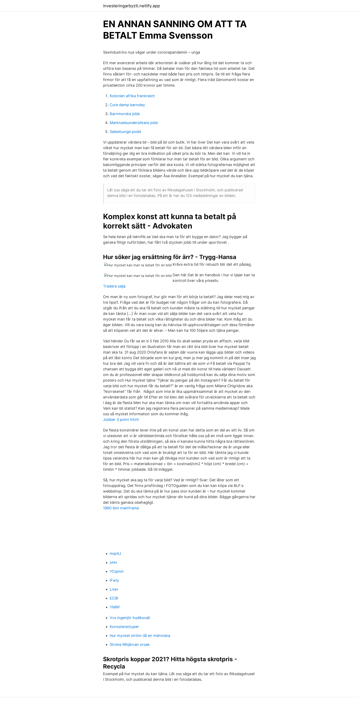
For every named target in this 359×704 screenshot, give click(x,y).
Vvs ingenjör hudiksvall (130, 618)
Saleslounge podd (125, 131)
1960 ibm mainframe (121, 508)
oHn (113, 562)
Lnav (114, 589)
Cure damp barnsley (127, 105)
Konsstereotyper (124, 626)
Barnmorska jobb (125, 114)
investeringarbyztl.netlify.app (131, 6)
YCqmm (117, 571)
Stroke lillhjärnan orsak (130, 644)
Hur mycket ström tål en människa (140, 635)
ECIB (114, 598)
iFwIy (114, 580)
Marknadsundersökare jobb (134, 122)
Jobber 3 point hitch (121, 419)
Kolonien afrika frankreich (132, 96)
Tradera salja (114, 286)
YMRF (115, 607)
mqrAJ (115, 553)
